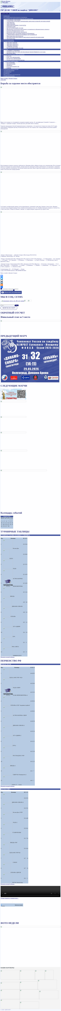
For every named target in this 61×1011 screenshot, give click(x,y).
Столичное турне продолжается (9, 288)
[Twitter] (30, 278)
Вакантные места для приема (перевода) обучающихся (20, 33)
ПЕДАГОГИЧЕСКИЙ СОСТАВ (15, 28)
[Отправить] (30, 287)
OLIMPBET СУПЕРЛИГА (13, 50)
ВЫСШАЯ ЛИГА (11, 53)
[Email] (30, 280)
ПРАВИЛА (9, 65)
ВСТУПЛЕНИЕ (11, 62)
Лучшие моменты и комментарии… (10, 898)
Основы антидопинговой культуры (15, 60)
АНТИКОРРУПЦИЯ (9, 70)
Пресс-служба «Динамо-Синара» (9, 78)
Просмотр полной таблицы (7, 657)
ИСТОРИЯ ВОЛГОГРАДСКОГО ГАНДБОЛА (15, 17)
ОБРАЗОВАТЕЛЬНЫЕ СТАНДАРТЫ (16, 25)
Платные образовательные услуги (15, 30)
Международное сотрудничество (15, 36)
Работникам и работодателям (11, 69)
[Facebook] (30, 276)
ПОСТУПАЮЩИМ (9, 40)
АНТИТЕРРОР (7, 72)
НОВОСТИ (7, 16)
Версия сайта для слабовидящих (12, 292)
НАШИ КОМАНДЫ (9, 41)
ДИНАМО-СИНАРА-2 (12, 44)
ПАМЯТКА (7, 73)
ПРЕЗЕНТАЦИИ (11, 64)
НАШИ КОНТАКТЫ (9, 76)
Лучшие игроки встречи (7, 290)
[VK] (30, 283)
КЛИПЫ (9, 68)
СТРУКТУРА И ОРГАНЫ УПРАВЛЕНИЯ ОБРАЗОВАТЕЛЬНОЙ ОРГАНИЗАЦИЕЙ (28, 21)
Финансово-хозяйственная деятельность (17, 32)
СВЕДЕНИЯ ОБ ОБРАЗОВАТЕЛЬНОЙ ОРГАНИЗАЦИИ (18, 18)
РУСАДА (9, 56)
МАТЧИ (6, 49)
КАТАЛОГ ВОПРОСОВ (13, 66)
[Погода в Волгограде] (12, 902)
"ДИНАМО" (7, 6)
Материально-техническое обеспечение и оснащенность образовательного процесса (28, 29)
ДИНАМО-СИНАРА (12, 42)
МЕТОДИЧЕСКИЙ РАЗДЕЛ (11, 61)
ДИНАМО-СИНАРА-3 (12, 45)
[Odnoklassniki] (30, 285)
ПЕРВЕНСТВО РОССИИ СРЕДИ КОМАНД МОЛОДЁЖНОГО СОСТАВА (26, 52)
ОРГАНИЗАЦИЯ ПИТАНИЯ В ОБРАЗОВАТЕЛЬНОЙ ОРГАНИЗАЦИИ (25, 37)
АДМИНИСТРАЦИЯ (12, 46)
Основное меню (4, 13)
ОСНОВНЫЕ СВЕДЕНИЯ (13, 20)
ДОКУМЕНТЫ (10, 22)
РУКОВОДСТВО (11, 26)
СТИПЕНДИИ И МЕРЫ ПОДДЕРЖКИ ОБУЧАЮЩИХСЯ (22, 34)
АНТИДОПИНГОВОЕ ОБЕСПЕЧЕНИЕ (14, 54)
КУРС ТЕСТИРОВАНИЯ (13, 57)
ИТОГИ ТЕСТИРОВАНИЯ (14, 58)
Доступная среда (11, 38)
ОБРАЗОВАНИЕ (11, 24)
